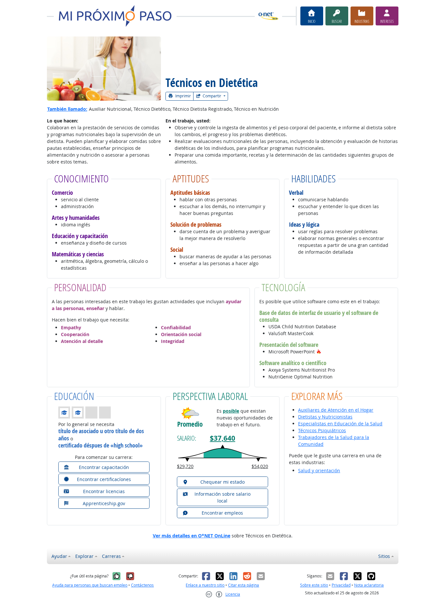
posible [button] (231, 411)
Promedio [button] (190, 424)
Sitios (384, 556)
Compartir (212, 96)
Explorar (84, 556)
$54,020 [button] (259, 466)
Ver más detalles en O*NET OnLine (191, 536)
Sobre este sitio (314, 585)
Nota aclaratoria (369, 585)
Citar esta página (243, 585)
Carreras (111, 556)
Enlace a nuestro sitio (205, 585)
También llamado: (67, 109)
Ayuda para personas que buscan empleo (89, 585)
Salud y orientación (319, 470)
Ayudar (59, 556)
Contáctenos (142, 585)
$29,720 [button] (185, 466)
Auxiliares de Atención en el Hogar (335, 410)
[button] (319, 351)
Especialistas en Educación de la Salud (340, 423)
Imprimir (182, 96)
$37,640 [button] (222, 438)
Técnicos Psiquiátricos (322, 430)
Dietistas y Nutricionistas (325, 417)
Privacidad (341, 585)
